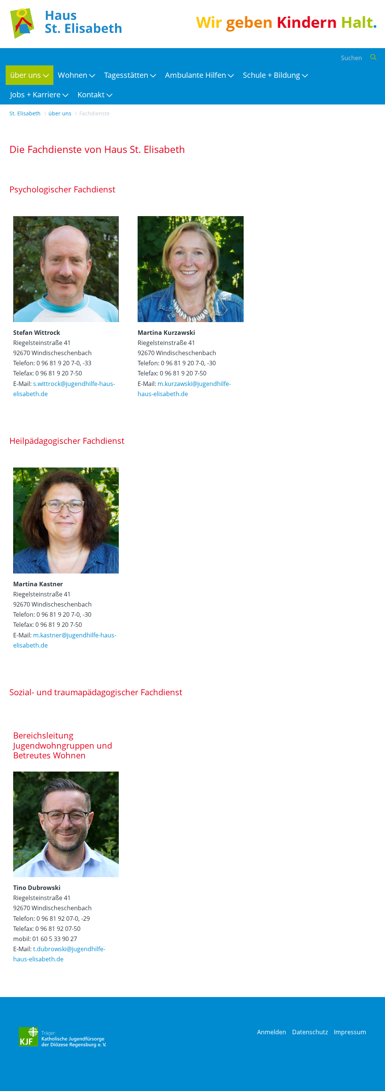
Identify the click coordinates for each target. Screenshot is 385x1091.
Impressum (350, 1032)
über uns (60, 113)
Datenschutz (310, 1032)
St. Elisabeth (25, 113)
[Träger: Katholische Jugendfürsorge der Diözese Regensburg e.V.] (62, 1037)
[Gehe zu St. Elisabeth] (64, 23)
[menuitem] (29, 75)
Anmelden (271, 1032)
